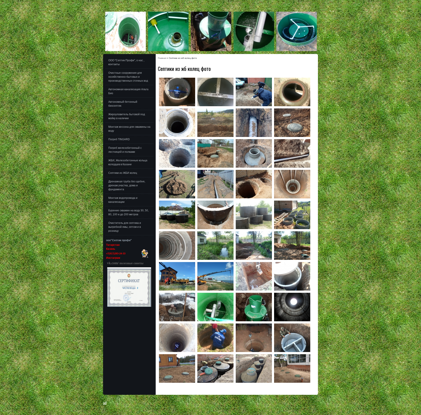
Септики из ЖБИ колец (122, 172)
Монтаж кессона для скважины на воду (129, 128)
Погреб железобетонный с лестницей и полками (125, 149)
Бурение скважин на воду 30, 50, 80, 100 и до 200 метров (128, 212)
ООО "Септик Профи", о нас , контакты (126, 62)
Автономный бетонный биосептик (122, 103)
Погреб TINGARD (119, 139)
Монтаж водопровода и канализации (122, 199)
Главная (162, 58)
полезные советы (124, 263)
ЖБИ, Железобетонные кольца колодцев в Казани (127, 162)
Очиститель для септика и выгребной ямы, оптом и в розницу (124, 226)
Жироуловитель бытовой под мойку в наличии (126, 116)
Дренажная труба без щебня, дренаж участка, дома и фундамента (126, 185)
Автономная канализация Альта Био (128, 91)
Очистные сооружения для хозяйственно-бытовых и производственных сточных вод (128, 76)
